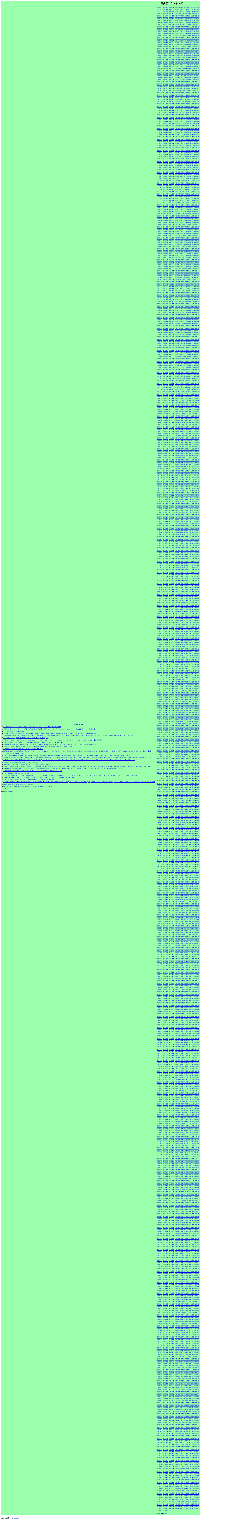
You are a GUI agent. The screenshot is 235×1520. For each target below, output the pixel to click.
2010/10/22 (184, 472)
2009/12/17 (178, 391)
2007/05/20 (196, 143)
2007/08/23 (178, 169)
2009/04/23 (178, 329)
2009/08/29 (190, 362)
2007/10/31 (171, 187)
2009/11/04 (171, 380)
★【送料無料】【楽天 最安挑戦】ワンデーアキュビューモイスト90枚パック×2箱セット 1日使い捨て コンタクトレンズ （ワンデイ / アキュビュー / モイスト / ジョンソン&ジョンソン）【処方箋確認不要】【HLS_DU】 (63, 768)
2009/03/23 (159, 321)
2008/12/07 (196, 292)
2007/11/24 (190, 193)
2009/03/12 (178, 318)
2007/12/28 (184, 202)
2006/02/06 (159, 22)
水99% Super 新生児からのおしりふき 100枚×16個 (18, 784)
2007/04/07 (190, 132)
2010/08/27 (184, 457)
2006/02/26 (196, 26)
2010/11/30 (165, 483)
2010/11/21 (196, 479)
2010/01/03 (196, 395)
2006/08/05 (190, 68)
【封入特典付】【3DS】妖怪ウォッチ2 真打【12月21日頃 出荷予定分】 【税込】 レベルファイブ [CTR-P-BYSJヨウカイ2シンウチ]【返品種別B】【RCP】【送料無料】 (49, 729)
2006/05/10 (171, 46)
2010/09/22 (171, 464)
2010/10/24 (196, 472)
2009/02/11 (171, 310)
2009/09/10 (178, 365)
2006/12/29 (184, 107)
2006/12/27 (171, 107)
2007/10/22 (159, 185)
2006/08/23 (171, 73)
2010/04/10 (190, 420)
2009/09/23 (171, 369)
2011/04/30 (190, 521)
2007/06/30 (190, 154)
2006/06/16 (184, 55)
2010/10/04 (159, 468)
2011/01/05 (171, 492)
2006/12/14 (178, 103)
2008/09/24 (171, 273)
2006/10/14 (190, 86)
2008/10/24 (184, 281)
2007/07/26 (178, 162)
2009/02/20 (184, 312)
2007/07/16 (159, 160)
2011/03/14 (159, 510)
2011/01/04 (165, 492)
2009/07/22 (171, 352)
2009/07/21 (165, 352)
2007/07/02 (159, 156)
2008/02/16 (190, 215)
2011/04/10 (196, 516)
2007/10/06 (190, 180)
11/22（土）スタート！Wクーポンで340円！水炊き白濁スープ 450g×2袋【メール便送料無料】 (29, 779)
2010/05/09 (196, 428)
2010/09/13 (159, 462)
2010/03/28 (196, 417)
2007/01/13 (190, 110)
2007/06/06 (171, 149)
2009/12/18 (184, 391)
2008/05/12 (159, 239)
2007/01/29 (159, 116)
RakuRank (10, 791)
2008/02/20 (171, 217)
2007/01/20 (190, 112)
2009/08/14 (184, 358)
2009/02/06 (184, 308)
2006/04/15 (190, 39)
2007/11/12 (159, 191)
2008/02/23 (190, 217)
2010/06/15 (165, 439)
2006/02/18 (190, 24)
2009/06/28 (196, 345)
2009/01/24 (190, 305)
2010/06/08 (165, 437)
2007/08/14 (165, 167)
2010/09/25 (190, 464)
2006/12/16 (190, 103)
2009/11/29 (196, 385)
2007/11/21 (171, 193)
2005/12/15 (178, 7)
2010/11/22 (159, 481)
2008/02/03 (196, 211)
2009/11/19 (178, 384)
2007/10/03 (171, 180)
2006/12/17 (196, 103)
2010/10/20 (171, 472)
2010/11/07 (196, 475)
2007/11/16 (184, 191)
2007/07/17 (165, 160)
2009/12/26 (190, 393)
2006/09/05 (165, 77)
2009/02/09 (159, 310)
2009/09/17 (178, 367)
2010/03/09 (165, 413)
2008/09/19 (184, 272)
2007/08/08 (171, 165)
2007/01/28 (196, 114)
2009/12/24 (178, 393)
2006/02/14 (165, 24)
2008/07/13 (196, 253)
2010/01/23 (190, 400)
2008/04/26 (190, 233)
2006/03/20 (159, 33)
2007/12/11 (165, 198)
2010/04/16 (184, 422)
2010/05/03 (159, 428)
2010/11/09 (165, 477)
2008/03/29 (190, 226)
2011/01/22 (190, 495)
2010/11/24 (171, 481)
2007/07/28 (190, 162)
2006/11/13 (159, 96)
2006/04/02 (196, 35)
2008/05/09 (184, 237)
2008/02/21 (178, 217)
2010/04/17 (190, 422)
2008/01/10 (178, 206)
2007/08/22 (171, 169)
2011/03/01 (165, 506)
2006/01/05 (178, 13)
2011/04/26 (165, 521)
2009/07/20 (159, 352)
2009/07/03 (184, 347)
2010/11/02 (165, 475)
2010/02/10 (171, 406)
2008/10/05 (196, 275)
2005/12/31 (190, 11)
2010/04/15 (178, 422)
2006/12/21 (178, 105)
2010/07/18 (196, 446)
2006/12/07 (178, 101)
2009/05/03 (196, 330)
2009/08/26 (171, 362)
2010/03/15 (159, 415)
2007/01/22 (159, 114)
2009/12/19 (190, 391)
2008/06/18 (171, 248)
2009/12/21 (159, 393)
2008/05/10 (190, 237)
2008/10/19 (196, 279)
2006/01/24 (165, 18)
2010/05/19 (171, 431)
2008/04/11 (184, 229)
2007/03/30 (184, 130)
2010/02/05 (184, 404)
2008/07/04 (184, 251)
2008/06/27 (184, 250)
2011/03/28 (159, 514)
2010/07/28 (171, 450)
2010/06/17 (178, 439)
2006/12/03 (196, 99)
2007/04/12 (178, 134)
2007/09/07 (184, 173)
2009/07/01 (171, 347)
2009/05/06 (171, 332)
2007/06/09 (190, 149)
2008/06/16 (159, 248)
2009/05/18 (159, 336)
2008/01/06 (196, 204)
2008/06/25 (171, 250)
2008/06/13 (184, 246)
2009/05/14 (178, 334)
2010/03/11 (178, 413)
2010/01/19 (165, 400)
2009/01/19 (159, 305)
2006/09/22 (184, 81)
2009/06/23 (165, 345)
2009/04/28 (165, 330)
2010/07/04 (196, 442)
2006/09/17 (196, 79)
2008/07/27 (196, 257)
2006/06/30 (184, 59)
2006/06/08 (178, 53)
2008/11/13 (178, 286)
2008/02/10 (196, 213)
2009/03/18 (171, 319)
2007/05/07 (159, 141)
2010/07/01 (178, 442)
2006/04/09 (196, 37)
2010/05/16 (196, 429)
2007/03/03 (190, 123)
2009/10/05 (159, 373)
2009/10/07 (171, 373)
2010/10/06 (171, 468)
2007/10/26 (184, 185)
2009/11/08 (196, 380)
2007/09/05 (171, 173)
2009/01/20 (165, 305)
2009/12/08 (165, 389)
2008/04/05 (190, 228)
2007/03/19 (159, 129)
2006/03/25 (190, 33)
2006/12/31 (196, 107)
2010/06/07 (159, 437)
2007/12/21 (184, 200)
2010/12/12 (196, 484)
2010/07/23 (184, 448)
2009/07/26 (196, 352)
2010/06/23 (171, 440)
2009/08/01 (190, 354)
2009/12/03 (178, 387)
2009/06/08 (159, 341)
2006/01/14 (190, 15)
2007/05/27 (196, 145)
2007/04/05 (178, 132)
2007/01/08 (159, 110)
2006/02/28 (165, 28)
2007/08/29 (171, 171)
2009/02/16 (159, 312)
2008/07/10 (178, 253)
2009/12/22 (165, 393)
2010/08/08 (196, 451)
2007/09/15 (190, 174)
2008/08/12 (165, 262)
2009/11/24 (165, 385)
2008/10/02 (178, 275)
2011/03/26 (190, 512)
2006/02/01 (171, 20)
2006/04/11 (165, 39)
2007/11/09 (184, 189)
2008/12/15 (159, 295)
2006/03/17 (184, 31)
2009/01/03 (190, 299)
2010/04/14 (171, 422)
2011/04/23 (190, 519)
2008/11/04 (165, 284)
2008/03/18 (165, 224)
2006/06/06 (165, 53)
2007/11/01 (178, 187)
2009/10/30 (184, 378)
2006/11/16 (178, 96)
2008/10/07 (165, 277)
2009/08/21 (184, 360)
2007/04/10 (165, 134)
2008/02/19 (165, 217)
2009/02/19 (178, 312)
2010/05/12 (171, 429)
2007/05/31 (178, 147)
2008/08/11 (159, 262)
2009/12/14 (159, 391)
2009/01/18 (196, 303)
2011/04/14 (178, 517)
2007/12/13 (178, 198)
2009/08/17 (159, 360)
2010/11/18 (178, 479)
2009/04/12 (196, 325)
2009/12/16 (171, 391)
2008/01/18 (184, 207)
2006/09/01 (184, 75)
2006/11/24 (184, 97)
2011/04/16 (190, 517)
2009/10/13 (165, 374)
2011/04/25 (159, 521)
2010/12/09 (178, 484)
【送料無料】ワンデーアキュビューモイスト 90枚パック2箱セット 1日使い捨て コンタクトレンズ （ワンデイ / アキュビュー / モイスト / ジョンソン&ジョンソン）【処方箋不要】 (52, 740)
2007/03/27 (165, 130)
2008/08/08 (184, 261)
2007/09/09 (196, 173)
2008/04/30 (171, 235)
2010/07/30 (184, 450)
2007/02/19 (159, 121)
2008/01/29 (165, 211)
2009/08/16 (196, 358)
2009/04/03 (184, 323)
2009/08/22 (190, 360)
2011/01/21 (184, 495)
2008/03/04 (165, 220)
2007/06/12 (165, 151)
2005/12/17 (190, 7)
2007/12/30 (196, 202)
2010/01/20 (171, 400)
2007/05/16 (171, 143)
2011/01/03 (159, 492)
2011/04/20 (171, 519)
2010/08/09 (159, 453)
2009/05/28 (178, 338)
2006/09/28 (178, 83)
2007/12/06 (178, 196)
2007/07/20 (184, 160)
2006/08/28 (159, 75)
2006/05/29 (159, 51)
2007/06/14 (178, 151)
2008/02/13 (171, 215)
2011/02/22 (165, 505)
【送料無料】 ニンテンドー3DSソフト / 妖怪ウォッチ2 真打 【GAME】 (23, 749)
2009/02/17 (165, 312)
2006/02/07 (165, 22)
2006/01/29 (196, 18)
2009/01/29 (178, 306)
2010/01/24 (196, 400)
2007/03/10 (190, 125)
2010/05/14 (184, 429)
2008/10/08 (171, 277)
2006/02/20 (159, 26)
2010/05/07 (184, 428)
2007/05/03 (178, 140)
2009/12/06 (196, 387)
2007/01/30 (165, 116)
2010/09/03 (184, 459)
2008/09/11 (178, 270)
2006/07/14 (184, 62)
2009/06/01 (159, 340)
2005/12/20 (165, 9)
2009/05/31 (196, 338)
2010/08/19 (178, 455)
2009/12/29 (165, 395)
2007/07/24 (165, 162)
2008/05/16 (184, 239)
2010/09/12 (196, 461)
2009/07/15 (171, 351)
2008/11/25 (165, 290)
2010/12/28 (165, 490)
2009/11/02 (159, 380)
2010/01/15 (184, 398)
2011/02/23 (171, 505)
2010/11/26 (184, 481)
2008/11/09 (196, 284)
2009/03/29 (196, 321)
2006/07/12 (171, 62)
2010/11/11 (178, 477)
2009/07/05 (196, 347)
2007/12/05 (171, 196)
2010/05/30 (196, 433)
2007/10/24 (171, 185)
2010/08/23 (159, 457)
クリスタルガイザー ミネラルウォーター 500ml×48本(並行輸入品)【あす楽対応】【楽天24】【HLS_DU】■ (32, 742)
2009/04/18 (190, 327)
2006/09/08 (184, 77)
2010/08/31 (165, 459)
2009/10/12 (159, 374)
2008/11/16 (196, 286)
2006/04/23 (196, 40)
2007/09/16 (196, 174)
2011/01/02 (196, 490)
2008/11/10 (159, 286)
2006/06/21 (171, 57)
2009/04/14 (165, 327)
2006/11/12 (196, 94)
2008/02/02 (190, 211)
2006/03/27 (159, 35)
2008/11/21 (184, 288)
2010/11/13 (190, 477)
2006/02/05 (196, 20)
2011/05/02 (159, 523)
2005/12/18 (196, 7)
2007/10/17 (171, 184)
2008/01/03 (178, 204)
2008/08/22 (184, 264)
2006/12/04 (159, 101)
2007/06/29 (184, 154)
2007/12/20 (178, 200)
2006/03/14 (165, 31)
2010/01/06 (171, 396)
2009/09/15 (165, 367)
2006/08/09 (171, 70)
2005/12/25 (196, 9)
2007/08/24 (184, 169)
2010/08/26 (178, 457)
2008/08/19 (165, 264)
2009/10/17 (190, 374)
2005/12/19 (159, 9)
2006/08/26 (190, 73)
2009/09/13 (196, 365)
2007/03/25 (196, 129)
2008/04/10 (178, 229)
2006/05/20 (190, 48)
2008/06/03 (165, 244)
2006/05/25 (178, 50)
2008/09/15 (159, 272)
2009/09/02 (171, 363)
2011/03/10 (178, 508)
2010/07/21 (171, 448)
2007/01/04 (178, 108)
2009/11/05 (178, 380)
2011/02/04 (184, 499)
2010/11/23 (165, 481)
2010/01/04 (159, 396)
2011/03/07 (159, 508)
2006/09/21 (178, 81)
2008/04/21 (159, 233)
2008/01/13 (196, 206)
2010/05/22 (190, 431)
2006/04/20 (178, 40)
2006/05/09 (165, 46)
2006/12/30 (190, 107)
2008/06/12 (178, 246)
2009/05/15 (184, 334)
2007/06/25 (159, 154)
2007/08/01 (171, 163)
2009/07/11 (190, 349)
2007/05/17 (178, 143)
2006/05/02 (165, 44)
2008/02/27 (171, 218)
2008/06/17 (165, 248)
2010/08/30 (159, 459)
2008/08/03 (196, 259)
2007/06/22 (184, 152)
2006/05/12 (184, 46)
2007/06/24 (196, 152)
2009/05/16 (190, 334)
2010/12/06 (159, 484)
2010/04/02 (184, 418)
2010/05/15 (190, 429)
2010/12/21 (165, 488)
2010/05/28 (184, 433)
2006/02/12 (196, 22)
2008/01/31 (178, 211)
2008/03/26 (171, 226)
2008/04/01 (165, 228)
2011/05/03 (165, 523)
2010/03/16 (165, 415)
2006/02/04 (190, 20)
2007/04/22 (196, 136)
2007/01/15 (159, 112)
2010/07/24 (190, 448)
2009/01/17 (190, 303)
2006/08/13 (196, 70)
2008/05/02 (184, 235)
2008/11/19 (171, 288)
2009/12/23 (171, 393)
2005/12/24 (190, 9)
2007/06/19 (165, 152)
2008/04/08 (165, 229)
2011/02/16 (171, 503)
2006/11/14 (165, 96)
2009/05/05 (165, 332)
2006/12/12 (165, 103)
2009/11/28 (190, 385)
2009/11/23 (159, 385)
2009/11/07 (190, 380)
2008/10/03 (184, 275)
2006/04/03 (159, 37)
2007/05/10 (178, 141)
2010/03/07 (196, 411)
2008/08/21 (178, 264)
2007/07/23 (159, 162)
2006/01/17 (165, 17)
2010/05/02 (196, 426)
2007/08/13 (159, 167)
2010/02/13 (190, 406)
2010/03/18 (178, 415)
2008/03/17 (159, 224)
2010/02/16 (165, 407)
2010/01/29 (184, 402)
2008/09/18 (178, 272)
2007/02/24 (190, 121)
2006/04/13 (178, 39)
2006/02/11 (190, 22)
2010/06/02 (171, 435)
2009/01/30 (184, 306)
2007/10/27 (190, 185)
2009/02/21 (190, 312)
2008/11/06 (178, 284)
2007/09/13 (178, 174)
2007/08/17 (184, 167)
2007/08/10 (184, 165)
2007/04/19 (178, 136)
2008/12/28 (196, 297)
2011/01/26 (171, 497)
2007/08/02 (178, 163)
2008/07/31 (178, 259)
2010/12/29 (171, 490)
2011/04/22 (184, 519)
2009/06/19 (184, 343)
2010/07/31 (190, 450)
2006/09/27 (171, 83)
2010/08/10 (165, 453)
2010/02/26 (184, 409)
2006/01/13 (184, 15)
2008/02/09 (190, 213)
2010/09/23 (178, 464)
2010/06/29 (165, 442)
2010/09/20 (159, 464)
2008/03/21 (184, 224)
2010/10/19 (165, 472)
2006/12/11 (159, 103)
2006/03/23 (178, 33)
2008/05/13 (165, 239)
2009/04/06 (159, 325)
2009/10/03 (190, 371)
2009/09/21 (159, 369)
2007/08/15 (171, 167)
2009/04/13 (159, 327)
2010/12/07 (165, 484)
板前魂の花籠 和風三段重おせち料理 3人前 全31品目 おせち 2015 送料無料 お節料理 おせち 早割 (32, 771)
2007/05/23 (171, 145)
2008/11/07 (184, 284)
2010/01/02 (190, 395)
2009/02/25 (171, 314)
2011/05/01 (196, 521)
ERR (4, 788)
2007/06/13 (171, 151)
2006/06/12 (159, 55)
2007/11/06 (165, 189)
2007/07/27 (184, 162)
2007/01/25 (178, 114)
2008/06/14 (190, 246)
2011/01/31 (159, 499)
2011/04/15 (184, 517)
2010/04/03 (190, 418)
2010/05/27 (178, 433)
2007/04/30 (159, 140)
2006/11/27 (159, 99)
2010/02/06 (190, 404)
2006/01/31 (165, 20)
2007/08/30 (178, 171)
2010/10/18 (159, 472)
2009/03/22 (196, 319)
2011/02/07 (159, 501)
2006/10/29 (196, 90)
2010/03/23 (165, 417)
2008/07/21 (159, 257)
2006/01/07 (190, 13)
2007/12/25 (165, 202)
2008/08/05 (165, 261)
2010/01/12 (165, 398)
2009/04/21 (165, 329)
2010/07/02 (184, 442)
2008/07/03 (178, 251)
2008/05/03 (190, 235)
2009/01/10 (190, 301)
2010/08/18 (171, 455)
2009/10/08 (178, 373)
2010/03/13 (190, 413)
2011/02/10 (178, 501)
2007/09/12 (171, 174)
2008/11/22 (190, 288)
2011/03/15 (165, 510)
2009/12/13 (196, 389)
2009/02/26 (178, 314)
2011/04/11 (159, 517)
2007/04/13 (184, 134)
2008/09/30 (165, 275)
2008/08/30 (190, 266)
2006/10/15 (196, 86)
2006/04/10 (159, 39)
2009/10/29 (178, 378)
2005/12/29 (178, 11)
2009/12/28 (159, 395)
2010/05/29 (190, 433)
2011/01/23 (196, 495)
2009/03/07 (190, 316)
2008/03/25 (165, 226)
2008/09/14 (196, 270)
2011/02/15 (165, 503)
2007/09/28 (184, 178)
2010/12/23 (178, 488)
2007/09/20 (178, 176)
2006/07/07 (184, 61)
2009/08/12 (171, 358)
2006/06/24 (190, 57)
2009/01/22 (178, 305)
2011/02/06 (196, 499)
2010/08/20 (184, 455)
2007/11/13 (165, 191)
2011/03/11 (184, 508)
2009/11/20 (184, 384)
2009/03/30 (159, 323)
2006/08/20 (196, 72)
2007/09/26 (171, 178)
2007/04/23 (159, 138)
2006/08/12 (190, 70)
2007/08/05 (196, 163)
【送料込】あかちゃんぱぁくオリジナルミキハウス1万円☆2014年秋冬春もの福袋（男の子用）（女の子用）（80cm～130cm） (37, 746)
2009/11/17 (165, 384)
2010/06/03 (178, 435)
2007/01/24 (171, 114)
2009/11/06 (184, 380)
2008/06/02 (159, 244)
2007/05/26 (190, 145)
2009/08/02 (196, 354)
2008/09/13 (190, 270)
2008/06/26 (178, 250)
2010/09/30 (178, 466)
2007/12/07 (184, 196)
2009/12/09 (171, 389)
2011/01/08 (190, 492)
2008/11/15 (190, 286)
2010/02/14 (196, 406)
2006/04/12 (171, 39)
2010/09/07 (165, 461)
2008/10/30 (178, 283)
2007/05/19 (190, 143)
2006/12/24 (196, 105)
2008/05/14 (171, 239)
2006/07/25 (165, 66)
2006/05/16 (165, 48)
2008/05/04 (196, 235)
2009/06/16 (165, 343)
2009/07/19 (196, 351)
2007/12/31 (159, 204)
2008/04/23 (171, 233)
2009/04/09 (178, 325)
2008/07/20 (196, 255)
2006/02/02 (178, 20)
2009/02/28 (190, 314)
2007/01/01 (159, 108)
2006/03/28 (165, 35)
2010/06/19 (190, 439)
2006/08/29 (165, 75)
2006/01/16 (159, 17)
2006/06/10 (190, 53)
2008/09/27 (190, 273)
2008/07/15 (165, 255)
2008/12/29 (159, 299)
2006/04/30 (196, 42)
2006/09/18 (159, 81)
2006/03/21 (165, 33)
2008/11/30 (196, 290)
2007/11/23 (184, 193)
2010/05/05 (171, 428)
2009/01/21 (171, 305)
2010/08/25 (171, 457)
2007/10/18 (178, 184)
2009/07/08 (171, 349)
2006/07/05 (171, 61)
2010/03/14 (196, 413)
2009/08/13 (178, 358)
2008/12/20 (190, 295)
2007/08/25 (190, 169)
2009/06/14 (196, 341)
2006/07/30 (196, 66)
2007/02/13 (165, 119)
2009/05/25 (159, 338)
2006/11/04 (190, 92)
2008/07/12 (190, 253)
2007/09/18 (165, 176)
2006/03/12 (196, 29)
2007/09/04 (165, 173)
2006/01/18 (171, 17)
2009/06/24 (171, 345)
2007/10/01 (159, 180)
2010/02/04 (178, 404)
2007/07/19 (178, 160)
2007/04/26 (178, 138)
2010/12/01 (171, 483)
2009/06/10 (171, 341)
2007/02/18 (196, 119)
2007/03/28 (171, 130)
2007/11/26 (159, 195)
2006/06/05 (159, 53)
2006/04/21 (184, 40)
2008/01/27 (196, 209)
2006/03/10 (184, 29)
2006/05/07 (196, 44)
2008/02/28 (178, 218)
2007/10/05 (184, 180)
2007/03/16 (184, 127)
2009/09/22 (165, 369)
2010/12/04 (190, 483)
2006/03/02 (178, 28)
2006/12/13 (171, 103)
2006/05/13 (190, 46)
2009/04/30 (178, 330)
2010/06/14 (159, 439)
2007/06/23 (190, 152)
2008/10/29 (171, 283)
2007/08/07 (165, 165)
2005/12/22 (178, 9)
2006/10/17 (165, 88)
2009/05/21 (178, 336)
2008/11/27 (178, 290)
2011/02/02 (171, 499)
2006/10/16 (159, 88)
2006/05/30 (165, 51)
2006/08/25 (184, 73)
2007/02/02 (184, 116)
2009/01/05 (159, 301)
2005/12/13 (165, 7)
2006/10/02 (159, 84)
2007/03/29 (178, 130)
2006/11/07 (165, 94)
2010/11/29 (159, 483)
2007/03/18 (196, 127)
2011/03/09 (171, 508)
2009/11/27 (184, 385)
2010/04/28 (171, 426)
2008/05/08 (178, 237)
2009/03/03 (165, 316)
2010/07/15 (178, 446)
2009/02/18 (171, 312)
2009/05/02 (190, 330)
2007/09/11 (165, 174)
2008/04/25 (184, 233)
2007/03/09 (184, 125)
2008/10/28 (165, 283)
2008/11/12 (171, 286)
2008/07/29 (165, 259)
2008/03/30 (196, 226)
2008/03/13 (178, 222)
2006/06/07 (171, 53)
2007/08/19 (196, 167)
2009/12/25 (184, 393)
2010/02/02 (165, 404)
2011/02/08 (165, 501)
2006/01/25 (171, 18)
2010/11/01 (159, 475)
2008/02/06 (171, 213)
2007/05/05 (190, 140)
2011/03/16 (171, 510)
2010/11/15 (159, 479)
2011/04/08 (184, 516)
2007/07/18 (171, 160)
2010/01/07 (178, 396)
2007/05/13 (196, 141)
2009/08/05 (171, 356)
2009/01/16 (184, 303)
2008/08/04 (159, 261)
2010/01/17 (196, 398)
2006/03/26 (196, 33)
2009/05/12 (165, 334)
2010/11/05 (184, 475)
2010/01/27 (171, 402)
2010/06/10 (178, 437)
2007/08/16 (178, 167)
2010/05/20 (178, 431)
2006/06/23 (184, 57)
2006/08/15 (165, 72)
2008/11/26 (171, 290)
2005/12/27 (165, 11)
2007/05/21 (159, 145)
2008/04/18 (184, 231)
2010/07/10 (190, 444)
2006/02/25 (190, 26)
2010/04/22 (178, 424)
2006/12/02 (190, 99)
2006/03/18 (190, 31)
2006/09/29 (184, 83)
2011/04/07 (178, 516)
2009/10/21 (171, 376)
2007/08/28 (165, 171)
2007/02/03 (190, 116)
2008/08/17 (196, 262)
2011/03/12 (190, 508)
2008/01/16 (171, 207)
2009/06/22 (159, 345)
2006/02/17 (184, 24)
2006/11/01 (171, 92)
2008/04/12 (190, 229)
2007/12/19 (171, 200)
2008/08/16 (190, 262)
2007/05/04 (184, 140)
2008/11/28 (184, 290)
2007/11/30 (184, 195)
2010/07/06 (165, 444)
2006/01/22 (196, 17)
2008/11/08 (190, 284)
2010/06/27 (196, 440)
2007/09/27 (178, 178)
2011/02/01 (165, 499)
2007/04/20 (184, 136)
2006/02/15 (171, 24)
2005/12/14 (171, 7)
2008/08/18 (159, 264)
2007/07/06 (184, 156)
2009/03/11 (171, 318)
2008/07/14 (159, 255)
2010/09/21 (165, 464)
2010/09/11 (190, 461)
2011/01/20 (178, 495)
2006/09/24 (196, 81)
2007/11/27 (165, 195)
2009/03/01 (196, 314)
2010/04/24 (190, 424)
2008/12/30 (165, 299)
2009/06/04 (178, 340)
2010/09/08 (171, 461)
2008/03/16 (196, 222)
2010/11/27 (190, 481)
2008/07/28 (159, 259)
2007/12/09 (196, 196)
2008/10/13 (159, 279)
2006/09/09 (190, 77)
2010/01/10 (196, 396)
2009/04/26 (196, 329)
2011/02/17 (178, 503)
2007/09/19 (171, 176)
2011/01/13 (178, 494)
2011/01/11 (165, 494)
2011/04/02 (190, 514)
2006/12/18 (159, 105)
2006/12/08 (184, 101)
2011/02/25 (184, 505)
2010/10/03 (196, 466)
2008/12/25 (178, 297)
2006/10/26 (178, 90)
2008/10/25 (190, 281)
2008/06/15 (196, 246)
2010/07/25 (196, 448)
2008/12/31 (171, 299)
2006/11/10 (184, 94)
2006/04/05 (171, 37)
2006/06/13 (165, 55)
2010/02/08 (159, 406)
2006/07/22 (190, 64)
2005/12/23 (184, 9)
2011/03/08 (165, 508)
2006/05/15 (159, 48)
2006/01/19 (178, 17)
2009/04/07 (165, 325)
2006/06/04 (196, 51)
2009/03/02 (159, 316)
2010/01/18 (159, 400)
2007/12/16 (196, 198)
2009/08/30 (196, 362)
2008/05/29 (178, 242)
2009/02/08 (196, 308)
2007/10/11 (178, 182)
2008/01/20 (196, 207)
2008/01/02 (171, 204)
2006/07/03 (159, 61)
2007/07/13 (184, 158)
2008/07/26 (190, 257)
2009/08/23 (196, 360)
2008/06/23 (159, 250)
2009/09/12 (190, 365)
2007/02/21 (171, 121)
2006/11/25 (190, 97)
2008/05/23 (184, 240)
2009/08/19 (171, 360)
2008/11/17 (159, 288)
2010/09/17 (184, 462)
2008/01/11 (184, 206)
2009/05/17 (196, 334)
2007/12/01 (190, 195)
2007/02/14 (171, 119)
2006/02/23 (178, 26)
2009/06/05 (184, 340)
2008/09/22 (159, 273)
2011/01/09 (196, 492)
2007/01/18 (178, 112)
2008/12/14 (196, 294)
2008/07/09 (171, 253)
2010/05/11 (165, 429)
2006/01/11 (171, 15)
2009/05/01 (184, 330)
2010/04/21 (171, 424)
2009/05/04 (159, 332)
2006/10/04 (171, 84)
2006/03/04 (190, 28)
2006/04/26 (171, 42)
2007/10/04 (178, 180)
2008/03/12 (171, 222)
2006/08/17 (178, 72)
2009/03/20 (184, 319)
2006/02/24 (184, 26)
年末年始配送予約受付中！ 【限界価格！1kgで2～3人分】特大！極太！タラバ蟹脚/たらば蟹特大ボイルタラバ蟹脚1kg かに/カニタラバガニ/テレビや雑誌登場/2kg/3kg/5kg (49, 744)
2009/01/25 (196, 305)
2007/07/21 (190, 160)
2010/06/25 (184, 440)
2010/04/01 (178, 418)
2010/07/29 (178, 450)
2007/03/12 (159, 127)
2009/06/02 (165, 340)
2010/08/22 (196, 455)
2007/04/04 (171, 132)
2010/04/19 (159, 424)
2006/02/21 (165, 26)
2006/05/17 (171, 48)
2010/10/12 (165, 470)
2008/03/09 (196, 220)
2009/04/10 (184, 325)
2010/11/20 (190, 479)
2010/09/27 (159, 466)
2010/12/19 (196, 486)
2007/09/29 (190, 178)
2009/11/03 (165, 380)
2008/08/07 (178, 261)
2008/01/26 (190, 209)
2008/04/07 (159, 229)
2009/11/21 (190, 384)
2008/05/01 (178, 235)
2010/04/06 (165, 420)
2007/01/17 (171, 112)
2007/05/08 (165, 141)
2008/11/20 (178, 288)
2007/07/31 (165, 163)
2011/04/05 (165, 516)
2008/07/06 (196, 251)
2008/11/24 (159, 290)
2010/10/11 (159, 470)
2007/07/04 (171, 156)
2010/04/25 (196, 424)
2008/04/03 (178, 228)
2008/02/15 (184, 215)
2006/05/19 (184, 48)
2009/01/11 (196, 301)
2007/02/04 (196, 116)
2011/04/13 (171, 517)
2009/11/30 (159, 387)
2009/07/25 (190, 352)
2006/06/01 (178, 51)
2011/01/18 (165, 495)
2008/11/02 (196, 283)
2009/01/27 (165, 306)
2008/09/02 (165, 268)
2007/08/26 (196, 169)
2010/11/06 (190, 475)
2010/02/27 (190, 409)
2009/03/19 (178, 319)
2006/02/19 (196, 24)
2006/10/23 (159, 90)
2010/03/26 (184, 417)
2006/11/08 (171, 94)
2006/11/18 (190, 96)
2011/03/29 (165, 514)
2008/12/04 (178, 292)
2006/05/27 (190, 50)
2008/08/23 (190, 264)
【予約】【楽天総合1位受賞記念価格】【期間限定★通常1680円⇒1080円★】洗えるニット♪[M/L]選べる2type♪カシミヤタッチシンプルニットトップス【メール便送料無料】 (50, 733)
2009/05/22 (184, 336)
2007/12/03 (159, 196)
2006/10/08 (196, 84)
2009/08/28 (184, 362)
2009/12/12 (190, 389)
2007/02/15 (178, 119)
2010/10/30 (190, 473)
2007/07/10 (165, 158)
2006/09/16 (190, 79)
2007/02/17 (190, 119)
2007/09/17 (159, 176)
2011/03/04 (184, 506)
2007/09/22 (190, 176)
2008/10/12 (196, 277)
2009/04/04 (190, 323)
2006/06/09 (184, 53)
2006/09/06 (171, 77)
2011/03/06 (196, 506)
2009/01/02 (184, 299)
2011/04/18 (159, 519)
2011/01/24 (159, 497)
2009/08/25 (165, 362)
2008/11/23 (196, 288)
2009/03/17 (165, 319)
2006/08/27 (196, 73)
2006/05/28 (196, 50)
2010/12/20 (159, 488)
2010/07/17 (190, 446)
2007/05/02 (171, 140)
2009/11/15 (196, 382)
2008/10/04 (190, 275)
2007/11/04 (196, 187)
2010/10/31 (196, 473)
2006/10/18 (171, 88)
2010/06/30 (171, 442)
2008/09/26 (184, 273)
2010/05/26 (171, 433)
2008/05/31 (190, 242)
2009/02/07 (190, 308)
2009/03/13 (184, 318)
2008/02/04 (159, 213)
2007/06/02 (190, 147)
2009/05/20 (171, 336)
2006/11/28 (165, 99)
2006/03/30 (178, 35)
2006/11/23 (178, 97)
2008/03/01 (190, 218)
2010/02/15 (159, 407)
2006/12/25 (159, 107)
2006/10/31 (165, 92)
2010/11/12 (184, 477)
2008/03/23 (196, 224)
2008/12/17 (171, 295)
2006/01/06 (184, 13)
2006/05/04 (178, 44)
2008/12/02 (165, 292)
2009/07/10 (184, 349)
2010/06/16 (171, 439)
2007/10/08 (159, 182)
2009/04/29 (171, 330)
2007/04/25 (171, 138)
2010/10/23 (190, 472)
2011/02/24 (178, 505)
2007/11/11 (196, 189)
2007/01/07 (196, 108)
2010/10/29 (184, 473)
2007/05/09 (171, 141)
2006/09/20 (171, 81)
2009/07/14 (165, 351)
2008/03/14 (184, 222)
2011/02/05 (190, 499)
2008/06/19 (178, 248)
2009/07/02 (178, 347)
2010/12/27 (159, 490)
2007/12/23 (196, 200)
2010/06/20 (196, 439)
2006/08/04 (184, 68)
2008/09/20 (190, 272)
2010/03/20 (190, 415)
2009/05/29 (184, 338)
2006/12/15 (184, 103)
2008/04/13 (196, 229)
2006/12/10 (196, 101)
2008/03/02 (196, 218)
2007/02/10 (190, 118)
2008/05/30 (184, 242)
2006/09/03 (196, 75)
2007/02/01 (178, 116)
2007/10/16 (165, 184)
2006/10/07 (190, 84)
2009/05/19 (165, 336)
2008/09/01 (159, 268)
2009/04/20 (159, 329)
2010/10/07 (178, 468)
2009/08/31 (159, 363)
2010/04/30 (184, 426)
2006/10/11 (171, 86)
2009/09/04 (184, 363)
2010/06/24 (178, 440)
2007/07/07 (190, 156)
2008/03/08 (190, 220)
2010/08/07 (190, 451)
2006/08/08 (165, 70)
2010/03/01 (159, 411)
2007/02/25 (196, 121)
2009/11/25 (171, 385)
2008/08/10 (196, 261)
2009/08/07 (184, 356)
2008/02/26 (165, 218)
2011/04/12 (165, 517)
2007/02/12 (159, 119)
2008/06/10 (165, 246)
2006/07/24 (159, 66)
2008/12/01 (159, 292)
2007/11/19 (159, 193)
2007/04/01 (196, 130)
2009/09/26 (190, 369)
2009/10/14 (171, 374)
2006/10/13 (184, 86)
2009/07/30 (178, 354)
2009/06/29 (159, 347)
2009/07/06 (159, 349)
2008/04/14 (159, 231)
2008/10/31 (184, 283)
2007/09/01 (190, 171)
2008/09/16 (165, 272)
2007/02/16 (184, 119)
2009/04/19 (196, 327)
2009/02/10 (165, 310)
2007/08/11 (190, 165)
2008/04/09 (171, 229)
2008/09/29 (159, 275)
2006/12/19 (165, 105)
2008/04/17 (178, 231)
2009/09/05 (190, 363)
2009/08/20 (178, 360)
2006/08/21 (159, 73)
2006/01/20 (184, 17)
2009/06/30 (165, 347)
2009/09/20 (196, 367)
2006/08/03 (178, 68)
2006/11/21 (165, 97)
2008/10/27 (159, 283)
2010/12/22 (171, 488)
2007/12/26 (171, 202)
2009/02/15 (196, 310)
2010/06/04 (184, 435)
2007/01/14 (196, 110)
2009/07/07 (165, 349)
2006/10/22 (196, 88)
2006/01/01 (196, 11)
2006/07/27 (178, 66)
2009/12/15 (165, 391)
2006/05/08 (159, 46)
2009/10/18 (196, 374)
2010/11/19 (184, 479)
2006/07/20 (178, 64)
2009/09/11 (184, 365)
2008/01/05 (190, 204)
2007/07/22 (196, 160)
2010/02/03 (171, 404)
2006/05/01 (159, 44)
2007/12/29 (190, 202)
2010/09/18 (190, 462)
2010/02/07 (196, 404)
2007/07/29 (196, 162)
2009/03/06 (184, 316)
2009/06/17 (171, 343)
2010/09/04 (190, 459)
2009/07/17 (184, 351)
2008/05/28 (171, 242)
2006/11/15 (171, 96)
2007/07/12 (178, 158)
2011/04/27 (171, 521)
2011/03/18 (184, 510)
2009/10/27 (165, 378)
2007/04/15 (196, 134)
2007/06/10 (196, 149)
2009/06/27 (190, 345)
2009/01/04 (196, 299)
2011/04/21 (178, 519)
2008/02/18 (159, 217)
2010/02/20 (190, 407)
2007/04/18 (171, 136)
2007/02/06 (165, 118)
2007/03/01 (178, 123)
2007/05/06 (196, 140)
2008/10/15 (171, 279)
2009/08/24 (159, 362)
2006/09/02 (190, 75)
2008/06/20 (184, 248)
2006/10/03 (165, 84)
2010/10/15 (184, 470)
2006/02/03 (184, 20)
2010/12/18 (190, 486)
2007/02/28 (171, 123)
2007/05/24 (178, 145)
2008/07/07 (159, 253)
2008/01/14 (159, 207)
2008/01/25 (184, 209)
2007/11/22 (178, 193)
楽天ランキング (78, 724)
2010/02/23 (165, 409)
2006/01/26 (178, 18)
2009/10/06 (165, 373)
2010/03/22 (159, 417)
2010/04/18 (196, 422)
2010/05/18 (165, 431)
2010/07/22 (178, 448)
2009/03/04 (171, 316)
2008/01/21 (159, 209)
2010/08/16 (159, 455)
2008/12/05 (184, 292)
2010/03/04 (178, 411)
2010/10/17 (196, 470)
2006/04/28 (184, 42)
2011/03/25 (184, 512)
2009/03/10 (165, 318)
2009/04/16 (178, 327)
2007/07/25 (171, 162)
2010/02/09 (165, 406)
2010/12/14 (165, 486)
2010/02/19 (184, 407)
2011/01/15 (190, 494)
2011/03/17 (178, 510)
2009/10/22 (178, 376)
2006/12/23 (190, 105)
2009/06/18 (178, 343)
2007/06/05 (165, 149)
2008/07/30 (171, 259)
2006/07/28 (184, 66)
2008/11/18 (165, 288)
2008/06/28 (190, 250)
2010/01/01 (184, 395)
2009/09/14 (159, 367)
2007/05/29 (165, 147)
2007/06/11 (159, 151)
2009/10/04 (196, 371)
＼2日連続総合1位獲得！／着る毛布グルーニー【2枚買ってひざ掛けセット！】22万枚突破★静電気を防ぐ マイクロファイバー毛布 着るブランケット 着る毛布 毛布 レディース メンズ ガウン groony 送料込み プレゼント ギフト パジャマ (68, 735)
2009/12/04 (184, 387)
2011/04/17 (196, 517)
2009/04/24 (184, 329)
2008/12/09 (165, 294)
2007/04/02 (159, 132)
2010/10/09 (190, 468)
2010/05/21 (184, 431)
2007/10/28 (196, 185)
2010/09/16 (178, 462)
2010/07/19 (159, 448)
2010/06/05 (190, 435)
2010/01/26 (165, 402)
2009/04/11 (190, 325)
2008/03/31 (159, 228)
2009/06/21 (196, 343)
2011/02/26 (190, 505)
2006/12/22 (184, 105)
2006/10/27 (184, 90)
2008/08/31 (196, 266)
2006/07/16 (196, 62)
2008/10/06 (159, 277)
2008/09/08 (159, 270)
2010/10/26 (165, 473)
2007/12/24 (159, 202)
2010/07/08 (178, 444)
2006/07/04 (165, 61)
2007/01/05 (184, 108)
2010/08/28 (190, 457)
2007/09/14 (184, 174)
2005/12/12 (159, 7)
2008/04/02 (171, 228)
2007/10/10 (171, 182)
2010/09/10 (184, 461)
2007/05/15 (165, 143)
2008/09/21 (196, 272)
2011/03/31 (178, 514)
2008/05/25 (196, 240)
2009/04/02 (178, 323)
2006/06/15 (178, 55)
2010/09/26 (196, 464)
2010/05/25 (165, 433)
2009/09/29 (165, 371)
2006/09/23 (190, 81)
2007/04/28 (190, 138)
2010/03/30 (165, 418)
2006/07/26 (171, 66)
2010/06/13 (196, 437)
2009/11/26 (178, 385)
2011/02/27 (196, 505)
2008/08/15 (184, 262)
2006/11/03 (184, 92)
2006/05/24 (171, 50)
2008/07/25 (184, 257)
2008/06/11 (171, 246)
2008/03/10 (159, 222)
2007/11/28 (171, 195)
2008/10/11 (190, 277)
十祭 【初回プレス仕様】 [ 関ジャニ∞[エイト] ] (16, 773)
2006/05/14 (196, 46)
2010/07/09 (184, 444)
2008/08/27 (171, 266)
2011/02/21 (159, 505)
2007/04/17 (165, 136)
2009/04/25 (190, 329)
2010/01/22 (184, 400)
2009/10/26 (159, 378)
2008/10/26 (196, 281)
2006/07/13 (178, 62)
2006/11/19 (196, 96)
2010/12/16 (178, 486)
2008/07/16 (171, 255)
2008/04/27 (196, 233)
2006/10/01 (196, 83)
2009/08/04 (165, 356)
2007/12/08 (190, 196)
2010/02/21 (196, 407)
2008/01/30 (171, 211)
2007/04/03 (165, 132)
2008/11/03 (159, 284)
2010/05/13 (178, 429)
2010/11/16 (165, 479)
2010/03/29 (159, 418)
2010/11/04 (178, 475)
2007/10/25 (178, 185)
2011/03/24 (178, 512)
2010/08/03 (165, 451)
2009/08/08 (190, 356)
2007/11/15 (178, 191)
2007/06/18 (159, 152)
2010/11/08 (159, 477)
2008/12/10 (171, 294)
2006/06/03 (190, 51)
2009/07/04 (190, 347)
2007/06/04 (159, 149)
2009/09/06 (196, 363)
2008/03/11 (165, 222)
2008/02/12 (165, 215)
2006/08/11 (184, 70)
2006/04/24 (159, 42)
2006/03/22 (171, 33)
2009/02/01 (196, 306)
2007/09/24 (159, 178)
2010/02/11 (178, 406)
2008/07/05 (190, 251)
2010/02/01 (159, 404)
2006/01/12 (178, 15)
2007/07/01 (196, 154)
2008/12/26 (184, 297)
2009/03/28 (190, 321)
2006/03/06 (159, 29)
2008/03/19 (171, 224)
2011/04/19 (165, 519)
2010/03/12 (184, 413)
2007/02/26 (159, 123)
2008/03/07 (184, 220)
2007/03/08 (178, 125)
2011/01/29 (190, 497)
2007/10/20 (190, 184)
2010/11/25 (178, 481)
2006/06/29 (178, 59)
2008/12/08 (159, 294)
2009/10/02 (184, 371)
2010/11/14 (196, 477)
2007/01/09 (165, 110)
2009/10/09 (184, 373)
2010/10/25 (159, 473)
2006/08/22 (165, 73)
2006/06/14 (171, 55)
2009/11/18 (171, 384)
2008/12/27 (190, 297)
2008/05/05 (159, 237)
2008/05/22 (178, 240)
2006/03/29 (171, 35)
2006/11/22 (171, 97)
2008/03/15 (190, 222)
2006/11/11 (190, 94)
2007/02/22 (178, 121)
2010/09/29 (171, 466)
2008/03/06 (178, 220)
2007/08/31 (184, 171)
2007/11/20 (165, 193)
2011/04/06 (171, 516)
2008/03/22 (190, 224)
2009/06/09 (165, 341)
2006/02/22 (171, 26)
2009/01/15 (178, 303)
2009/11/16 (159, 384)
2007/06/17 (196, 151)
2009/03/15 (196, 318)
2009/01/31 (190, 306)
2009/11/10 (165, 382)
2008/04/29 (165, 235)
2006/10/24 (165, 90)
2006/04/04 (165, 37)
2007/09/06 (178, 173)
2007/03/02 (184, 123)
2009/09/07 (159, 365)
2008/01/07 (159, 206)
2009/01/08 (178, 301)
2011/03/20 (196, 510)
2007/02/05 (159, 118)
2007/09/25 (165, 178)
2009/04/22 (171, 329)
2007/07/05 (178, 156)
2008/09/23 (165, 273)
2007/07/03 (165, 156)
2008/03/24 (159, 226)
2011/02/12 (190, 501)
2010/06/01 (165, 435)
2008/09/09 (165, 270)
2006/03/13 (159, 31)
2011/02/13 (196, 501)
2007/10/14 (196, 182)
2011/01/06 (178, 492)
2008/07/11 (184, 253)
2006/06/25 (196, 57)
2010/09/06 (159, 461)
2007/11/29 (178, 195)
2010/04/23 (184, 424)
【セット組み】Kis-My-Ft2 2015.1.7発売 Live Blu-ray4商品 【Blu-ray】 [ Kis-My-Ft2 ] (26, 738)
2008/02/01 (184, 211)
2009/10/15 (178, 374)
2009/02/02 (159, 308)
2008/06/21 (190, 248)
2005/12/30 (184, 11)
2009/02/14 (190, 310)
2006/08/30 (171, 75)
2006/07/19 (171, 64)
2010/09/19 (196, 462)
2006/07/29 (190, 66)
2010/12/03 (184, 483)
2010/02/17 (171, 407)
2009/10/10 (190, 373)
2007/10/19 (184, 184)
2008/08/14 (178, 262)
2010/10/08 (184, 468)
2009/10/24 (190, 376)
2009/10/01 (178, 371)
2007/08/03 (184, 163)
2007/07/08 (196, 156)
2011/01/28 (184, 497)
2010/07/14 (171, 446)
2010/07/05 (159, 444)
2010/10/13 (171, 470)
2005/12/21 (171, 9)
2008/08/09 (190, 261)
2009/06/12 (184, 341)
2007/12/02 (196, 195)
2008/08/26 (165, 266)
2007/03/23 (184, 129)
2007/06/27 (171, 154)
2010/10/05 (165, 468)
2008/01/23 (171, 209)
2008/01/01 (165, 204)
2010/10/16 (190, 470)
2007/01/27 (190, 114)
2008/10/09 (178, 277)
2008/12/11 (178, 294)
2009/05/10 (196, 332)
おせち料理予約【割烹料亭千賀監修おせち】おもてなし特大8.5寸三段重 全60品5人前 (26, 764)
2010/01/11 (159, 398)
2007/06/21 (178, 152)
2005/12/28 (171, 11)
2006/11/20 (159, 97)
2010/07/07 (171, 444)
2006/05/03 (171, 44)
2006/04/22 (190, 40)
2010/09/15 (171, 462)
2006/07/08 (190, 61)
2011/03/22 (165, 512)
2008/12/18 (178, 295)
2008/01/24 (178, 209)
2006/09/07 (178, 77)
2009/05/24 (196, 336)
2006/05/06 (190, 44)
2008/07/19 (190, 255)
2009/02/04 (171, 308)
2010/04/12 (159, 422)
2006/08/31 (178, 75)
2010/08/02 (159, 451)
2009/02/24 (165, 314)
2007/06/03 (196, 147)
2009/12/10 (178, 389)
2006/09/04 (159, 77)
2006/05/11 (178, 46)
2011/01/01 (190, 490)
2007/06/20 (171, 152)
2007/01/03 (171, 108)
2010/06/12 (190, 437)
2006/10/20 (184, 88)
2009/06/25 (178, 345)
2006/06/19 (159, 57)
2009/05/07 (178, 332)
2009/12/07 (159, 389)
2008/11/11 (165, 286)
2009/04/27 (159, 330)
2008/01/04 (184, 204)
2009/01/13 (165, 303)
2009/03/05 (178, 316)
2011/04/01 (184, 514)
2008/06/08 (196, 244)
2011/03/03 (178, 506)
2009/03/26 (178, 321)
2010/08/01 (196, 450)
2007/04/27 (184, 138)
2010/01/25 (159, 402)
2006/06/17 (190, 55)
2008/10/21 (165, 281)
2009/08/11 (165, 358)
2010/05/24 (159, 433)
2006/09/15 (184, 79)
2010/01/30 (190, 402)
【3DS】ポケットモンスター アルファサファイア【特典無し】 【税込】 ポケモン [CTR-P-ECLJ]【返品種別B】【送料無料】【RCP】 (40, 777)
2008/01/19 (190, 207)
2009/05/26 (165, 338)
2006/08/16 (171, 72)
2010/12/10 (184, 484)
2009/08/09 (196, 356)
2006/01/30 (159, 20)
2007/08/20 (159, 169)
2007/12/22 (190, 200)
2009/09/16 (171, 367)
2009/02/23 (159, 314)
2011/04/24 (196, 519)
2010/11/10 (171, 477)
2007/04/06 (184, 132)
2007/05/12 (190, 141)
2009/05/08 (184, 332)
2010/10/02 (190, 466)
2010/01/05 (165, 396)
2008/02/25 (159, 218)
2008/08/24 (196, 264)
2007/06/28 (178, 154)
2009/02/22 (196, 312)
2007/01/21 (196, 112)
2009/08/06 (178, 356)
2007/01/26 (184, 114)
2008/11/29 (190, 290)
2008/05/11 (196, 237)
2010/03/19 (184, 415)
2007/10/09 (165, 182)
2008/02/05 (165, 213)
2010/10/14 (178, 470)
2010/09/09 (178, 461)
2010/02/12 (184, 406)
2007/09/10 (159, 174)
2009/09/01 (165, 363)
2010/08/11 (171, 453)
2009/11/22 (196, 384)
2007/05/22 (165, 145)
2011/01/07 (184, 492)
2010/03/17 (171, 415)
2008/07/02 (171, 251)
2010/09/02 (178, 459)
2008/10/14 (165, 279)
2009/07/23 (178, 352)
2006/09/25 (159, 83)
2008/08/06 (171, 261)
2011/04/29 (184, 521)
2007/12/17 (159, 200)
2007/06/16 (190, 151)
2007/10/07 (196, 180)
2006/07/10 (159, 62)
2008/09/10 (171, 270)
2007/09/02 (196, 171)
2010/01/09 (190, 396)
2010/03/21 (196, 415)
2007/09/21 (184, 176)
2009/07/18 (190, 351)
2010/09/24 (184, 464)
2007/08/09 (178, 165)
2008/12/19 (184, 295)
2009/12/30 (171, 395)
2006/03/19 (196, 31)
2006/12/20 (171, 105)
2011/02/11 (184, 501)
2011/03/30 (171, 514)
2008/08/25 (159, 266)
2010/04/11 (196, 420)
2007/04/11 (171, 134)
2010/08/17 (165, 455)
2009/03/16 (159, 319)
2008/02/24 (196, 217)
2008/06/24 (165, 250)
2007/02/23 (184, 121)
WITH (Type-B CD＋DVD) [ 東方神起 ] (13, 753)
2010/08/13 (184, 453)
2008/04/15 (165, 231)
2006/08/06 (196, 68)
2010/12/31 (184, 490)
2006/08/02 (171, 68)
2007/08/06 (159, 165)
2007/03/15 (178, 127)
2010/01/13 (171, 398)
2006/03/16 (178, 31)
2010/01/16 (190, 398)
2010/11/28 (196, 481)
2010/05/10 (159, 429)
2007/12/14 (184, 198)
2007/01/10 (171, 110)
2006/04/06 (178, 37)
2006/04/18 (165, 40)
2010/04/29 (178, 426)
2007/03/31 (190, 130)
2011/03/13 (196, 508)
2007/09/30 (196, 178)
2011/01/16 (196, 494)
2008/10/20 (159, 281)
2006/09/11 (159, 79)
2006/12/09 (190, 101)
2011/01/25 (165, 497)
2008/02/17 (196, 215)
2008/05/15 (178, 239)
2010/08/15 (196, 453)
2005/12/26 (159, 11)
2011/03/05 (190, 506)
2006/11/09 (178, 94)
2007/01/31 (171, 116)
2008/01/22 (165, 209)
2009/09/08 (165, 365)
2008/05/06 (165, 237)
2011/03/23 (171, 512)
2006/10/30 (159, 92)
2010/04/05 (159, 420)
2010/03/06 (190, 411)
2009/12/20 (196, 391)
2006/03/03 (184, 28)
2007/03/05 (159, 125)
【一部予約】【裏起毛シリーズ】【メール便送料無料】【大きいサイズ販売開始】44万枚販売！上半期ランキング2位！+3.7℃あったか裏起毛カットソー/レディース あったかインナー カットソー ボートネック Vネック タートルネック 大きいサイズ (71, 775)
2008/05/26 (159, 242)
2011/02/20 (196, 503)
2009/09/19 (190, 367)
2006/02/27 (159, 28)
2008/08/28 (178, 266)
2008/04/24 (178, 233)
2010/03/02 (165, 411)
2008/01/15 (165, 207)
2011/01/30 (196, 497)
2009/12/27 (196, 393)
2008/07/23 (171, 257)
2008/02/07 (178, 213)
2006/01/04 (171, 13)
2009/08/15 (190, 358)
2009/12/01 (165, 387)
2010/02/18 (178, 407)
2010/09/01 (171, 459)
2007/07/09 (159, 158)
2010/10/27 (171, 473)
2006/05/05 (184, 44)
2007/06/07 (178, 149)
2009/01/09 (184, 301)
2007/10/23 (165, 185)
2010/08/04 (171, 451)
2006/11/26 (196, 97)
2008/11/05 (171, 284)
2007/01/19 (184, 112)
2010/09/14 (165, 462)
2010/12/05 (196, 483)
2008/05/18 (196, 239)
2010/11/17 (171, 479)
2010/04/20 (165, 424)
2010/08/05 (178, 451)
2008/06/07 (190, 244)
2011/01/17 (159, 495)
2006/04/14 (184, 39)
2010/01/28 (178, 402)
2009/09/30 (171, 371)
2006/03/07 (165, 29)
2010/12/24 (184, 488)
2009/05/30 (190, 338)
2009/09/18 (184, 367)
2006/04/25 (165, 42)
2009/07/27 (159, 354)
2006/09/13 (171, 79)
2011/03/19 (190, 510)
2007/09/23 (196, 176)
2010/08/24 (165, 457)
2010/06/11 (184, 437)
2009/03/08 (196, 316)
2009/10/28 (171, 378)
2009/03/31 (165, 323)
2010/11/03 (171, 475)
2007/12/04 (165, 196)
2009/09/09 (171, 365)
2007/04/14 (190, 134)
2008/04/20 (196, 231)
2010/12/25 (190, 488)
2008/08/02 (190, 259)
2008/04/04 (184, 228)
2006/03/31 (184, 35)
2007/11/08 (178, 189)
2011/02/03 (178, 499)
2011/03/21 (159, 512)
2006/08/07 (159, 70)
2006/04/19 (171, 40)
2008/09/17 (171, 272)
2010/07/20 (165, 448)
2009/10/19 (159, 376)
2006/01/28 (190, 18)
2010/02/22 (159, 409)
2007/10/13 (190, 182)
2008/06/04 (171, 244)
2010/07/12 (159, 446)
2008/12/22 (159, 297)
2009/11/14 (190, 382)
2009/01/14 (171, 303)
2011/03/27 (196, 512)
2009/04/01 (171, 323)
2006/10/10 (165, 86)
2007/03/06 (165, 125)
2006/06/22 (178, 57)
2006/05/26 (184, 50)
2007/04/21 (190, 136)
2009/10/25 (196, 376)
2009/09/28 (159, 371)
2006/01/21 (190, 17)
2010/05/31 (159, 435)
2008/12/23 (165, 297)
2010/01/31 (196, 402)
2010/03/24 (171, 417)
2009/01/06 (165, 301)
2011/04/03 (196, 514)
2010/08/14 (190, 453)
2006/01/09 (159, 15)
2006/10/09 (159, 86)
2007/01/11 (178, 110)
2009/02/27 (184, 314)
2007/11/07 (171, 189)
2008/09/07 (196, 268)
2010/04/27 (165, 426)
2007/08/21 (165, 169)
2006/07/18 (165, 64)
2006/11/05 (196, 92)
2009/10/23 (184, 376)
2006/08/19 (190, 72)
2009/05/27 (171, 338)
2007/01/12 (184, 110)
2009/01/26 (159, 306)
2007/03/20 (165, 129)
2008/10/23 (178, 281)
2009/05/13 (171, 334)
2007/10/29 (159, 187)
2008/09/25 (178, 273)
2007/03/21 (171, 129)
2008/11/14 (184, 286)
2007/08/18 (190, 167)
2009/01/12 (159, 303)
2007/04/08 (196, 132)
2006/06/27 (165, 59)
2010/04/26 (159, 426)
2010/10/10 (196, 468)
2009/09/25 (184, 369)
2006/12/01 (184, 99)
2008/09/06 (190, 268)
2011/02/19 (190, 503)
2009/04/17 (184, 327)
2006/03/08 (171, 29)
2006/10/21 (190, 88)
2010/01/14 (178, 398)
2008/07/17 (178, 255)
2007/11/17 (190, 191)
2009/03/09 (159, 318)
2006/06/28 (171, 59)
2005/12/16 (184, 7)
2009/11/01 (196, 378)
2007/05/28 (159, 147)
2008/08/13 (171, 262)
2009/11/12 (178, 382)
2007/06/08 (184, 149)
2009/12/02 (171, 387)
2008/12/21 (196, 295)
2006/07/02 (196, 59)
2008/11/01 (190, 283)
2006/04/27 (178, 42)
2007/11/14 (171, 191)
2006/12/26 (165, 107)
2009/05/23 (190, 336)
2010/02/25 (178, 409)
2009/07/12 (196, 349)
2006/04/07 (184, 37)
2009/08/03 (159, 356)
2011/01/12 (171, 494)
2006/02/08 (171, 22)
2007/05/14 (159, 143)
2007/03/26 (159, 130)
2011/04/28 (178, 521)
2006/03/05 (196, 28)
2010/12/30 (178, 490)
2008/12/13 (190, 294)
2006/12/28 (178, 107)
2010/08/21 (190, 455)
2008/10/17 (184, 279)
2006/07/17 (159, 64)
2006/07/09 (196, 61)
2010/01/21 (178, 400)
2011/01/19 (171, 495)
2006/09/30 (190, 83)
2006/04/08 (190, 37)
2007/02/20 (165, 121)
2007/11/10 (190, 189)
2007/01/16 (165, 112)
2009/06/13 (190, 341)
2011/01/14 (184, 494)
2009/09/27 (196, 369)
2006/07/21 (184, 64)
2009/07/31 (184, 354)
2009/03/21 (190, 319)
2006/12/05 (165, 101)
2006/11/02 (178, 92)
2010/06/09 (171, 437)
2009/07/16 (178, 351)
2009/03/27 (184, 321)
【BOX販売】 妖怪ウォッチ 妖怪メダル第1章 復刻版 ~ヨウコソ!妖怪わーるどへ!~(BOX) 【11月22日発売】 (32, 727)
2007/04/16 (159, 136)
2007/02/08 (178, 118)
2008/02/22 (184, 217)
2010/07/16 (184, 446)
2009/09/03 (178, 363)
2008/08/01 (184, 259)
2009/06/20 (190, 343)
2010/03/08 (159, 413)
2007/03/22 (178, 129)
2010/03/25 (178, 417)
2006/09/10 (196, 77)
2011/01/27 (178, 497)
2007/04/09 (159, 134)
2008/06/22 (196, 248)
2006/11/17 (184, 96)
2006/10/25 (171, 90)
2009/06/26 (184, 345)
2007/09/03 (159, 173)
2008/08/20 (171, 264)
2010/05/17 (159, 431)
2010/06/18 (184, 439)
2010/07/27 (165, 450)
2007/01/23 (165, 114)
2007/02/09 (184, 118)
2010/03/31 (171, 418)
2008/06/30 (159, 251)
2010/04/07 (171, 420)
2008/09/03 (171, 268)
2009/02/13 (184, 310)
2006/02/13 (159, 24)
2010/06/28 (159, 442)
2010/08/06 (184, 451)
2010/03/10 (171, 413)
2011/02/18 (184, 503)
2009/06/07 (196, 340)
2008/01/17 (178, 207)
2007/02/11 (196, 118)
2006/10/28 (190, 90)
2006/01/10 (165, 15)
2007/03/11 (196, 125)
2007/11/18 (196, 191)
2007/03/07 (171, 125)
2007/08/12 (196, 165)
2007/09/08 (190, 173)
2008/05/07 (171, 237)
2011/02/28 (159, 506)
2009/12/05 (190, 387)
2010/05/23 (196, 431)
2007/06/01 (184, 147)
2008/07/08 (165, 253)
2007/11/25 (196, 193)
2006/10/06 (184, 84)
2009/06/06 (190, 340)
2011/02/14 (159, 503)
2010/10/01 (184, 466)
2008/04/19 (190, 231)
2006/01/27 (184, 18)
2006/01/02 (159, 13)
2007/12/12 (171, 198)
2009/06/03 (171, 340)
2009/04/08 (171, 325)
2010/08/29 (196, 457)
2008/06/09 (159, 246)
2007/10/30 (165, 187)
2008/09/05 (184, 268)
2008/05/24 (190, 240)
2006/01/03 (165, 13)
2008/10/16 (178, 279)
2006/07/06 (178, 61)
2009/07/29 (171, 354)
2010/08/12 (178, 453)
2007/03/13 (165, 127)
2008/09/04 (178, 268)
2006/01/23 (159, 18)
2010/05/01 (190, 426)
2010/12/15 (171, 486)
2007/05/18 (184, 143)
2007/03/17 (190, 127)
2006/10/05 (178, 84)
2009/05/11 (159, 334)
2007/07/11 (171, 158)
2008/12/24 (171, 297)
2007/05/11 (184, 141)
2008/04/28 (159, 235)
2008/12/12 (184, 294)
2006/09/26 (165, 83)
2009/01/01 (178, 299)
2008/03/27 (178, 226)
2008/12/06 (190, 292)
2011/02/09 (171, 501)
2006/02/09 (178, 22)
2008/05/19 (159, 240)
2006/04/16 (196, 39)
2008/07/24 (178, 257)
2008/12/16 (165, 295)
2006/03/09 (178, 29)
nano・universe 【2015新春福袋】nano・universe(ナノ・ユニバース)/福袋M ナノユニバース (27, 786)
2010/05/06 (178, 428)
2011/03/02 (171, 506)
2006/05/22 (159, 50)
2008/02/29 (184, 218)
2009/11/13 (184, 382)
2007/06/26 (165, 154)
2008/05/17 (190, 239)
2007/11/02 (184, 187)
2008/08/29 (184, 266)
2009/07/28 (165, 354)
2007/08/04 (190, 163)
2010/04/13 (165, 422)
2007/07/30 (159, 163)
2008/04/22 (165, 233)
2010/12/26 (196, 488)
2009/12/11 (184, 389)
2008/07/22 (165, 257)
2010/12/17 (184, 486)
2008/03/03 (159, 220)
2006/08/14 (159, 72)
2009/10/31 (190, 378)
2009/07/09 (178, 349)
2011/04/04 (159, 516)
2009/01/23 (184, 305)
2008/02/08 (184, 213)
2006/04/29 (190, 42)
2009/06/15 (159, 343)
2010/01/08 (184, 396)
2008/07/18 (184, 255)
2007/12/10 (159, 198)
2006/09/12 (165, 79)
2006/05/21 (196, 48)
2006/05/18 (178, 48)
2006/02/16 (178, 24)
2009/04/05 (196, 323)
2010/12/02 (178, 483)
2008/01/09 (171, 206)
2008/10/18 (190, 279)
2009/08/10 (159, 358)
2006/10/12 (178, 86)
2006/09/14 (178, 79)
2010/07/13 (165, 446)
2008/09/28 (196, 273)
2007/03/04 (196, 123)
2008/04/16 (171, 231)
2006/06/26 (159, 59)
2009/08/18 (165, 360)
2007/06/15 (184, 151)
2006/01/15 (196, 15)
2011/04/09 (190, 516)
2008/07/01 (165, 251)
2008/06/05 (178, 244)
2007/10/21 (196, 184)
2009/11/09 (159, 382)
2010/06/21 (159, 440)
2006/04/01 (190, 35)
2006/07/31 (159, 68)
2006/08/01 (165, 68)
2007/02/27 (165, 123)
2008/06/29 (196, 250)
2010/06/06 (196, 435)
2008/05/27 (165, 242)
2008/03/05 (171, 220)
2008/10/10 (184, 277)
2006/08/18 (184, 72)
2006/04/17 (159, 40)
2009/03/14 (190, 318)
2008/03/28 (184, 226)
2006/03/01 (171, 28)
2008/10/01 (171, 275)
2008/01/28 (159, 211)
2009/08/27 (178, 362)
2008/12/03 (171, 292)
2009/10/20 (165, 376)
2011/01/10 (159, 494)
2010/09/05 (196, 459)
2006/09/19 (165, 81)
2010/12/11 (190, 484)
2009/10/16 (184, 374)
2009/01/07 (171, 301)
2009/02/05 (178, 308)
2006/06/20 (165, 57)
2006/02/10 (184, 22)
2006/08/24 (178, 73)
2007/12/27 (178, 202)
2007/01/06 (190, 108)
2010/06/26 (190, 440)
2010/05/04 (165, 428)
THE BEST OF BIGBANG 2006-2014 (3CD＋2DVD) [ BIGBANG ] (20, 762)
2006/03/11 (190, 29)
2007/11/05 (159, 189)
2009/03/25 (171, 321)
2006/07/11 (165, 62)
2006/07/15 (190, 62)
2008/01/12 (190, 206)
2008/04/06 (196, 228)
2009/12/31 (178, 395)
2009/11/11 (171, 382)
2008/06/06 (184, 244)
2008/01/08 (165, 206)
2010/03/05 (184, 411)
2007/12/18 (165, 200)
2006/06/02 (184, 51)
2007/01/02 (165, 108)
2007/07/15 (196, 158)
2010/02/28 (196, 409)
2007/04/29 (196, 138)
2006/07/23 (196, 64)
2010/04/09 (184, 420)
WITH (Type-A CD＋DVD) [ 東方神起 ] (13, 731)
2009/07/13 (159, 351)
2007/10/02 (165, 180)
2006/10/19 (178, 88)
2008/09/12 (184, 270)
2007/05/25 (184, 145)
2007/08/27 (159, 171)
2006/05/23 (165, 50)
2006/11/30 (178, 99)
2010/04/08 (178, 420)
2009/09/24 (178, 369)
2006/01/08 (196, 13)
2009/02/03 (165, 308)
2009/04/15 (171, 327)
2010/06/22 (165, 440)
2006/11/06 (159, 94)
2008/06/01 (196, 242)
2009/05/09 (190, 332)
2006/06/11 (196, 53)
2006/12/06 (171, 101)
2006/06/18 (196, 55)
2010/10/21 (178, 472)
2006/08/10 (178, 70)
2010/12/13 (159, 486)
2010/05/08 (190, 428)
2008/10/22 (171, 281)
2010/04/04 (196, 418)
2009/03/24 (165, 321)
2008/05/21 (171, 240)
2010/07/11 (196, 444)
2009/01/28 (171, 306)
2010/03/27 (190, 417)
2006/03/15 (171, 31)
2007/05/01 (165, 140)
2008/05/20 (165, 240)
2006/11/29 (171, 99)
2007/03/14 (171, 127)
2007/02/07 (171, 118)
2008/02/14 (178, 215)
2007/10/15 (159, 184)
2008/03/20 (178, 224)
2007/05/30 (171, 147)
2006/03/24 (184, 33)
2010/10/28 (178, 473)
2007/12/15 (190, 198)
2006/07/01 (190, 59)
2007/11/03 (190, 187)
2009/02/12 (178, 310)
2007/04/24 (165, 138)
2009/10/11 (196, 373)
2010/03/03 (171, 411)
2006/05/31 (171, 51)
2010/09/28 (165, 466)
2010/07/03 (190, 442)
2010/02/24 (171, 409)
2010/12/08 (171, 484)
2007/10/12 (184, 182)
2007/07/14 (190, 158)
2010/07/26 (159, 450)
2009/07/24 (184, 352)
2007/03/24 (190, 129)
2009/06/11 (178, 341)
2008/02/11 (159, 215)
